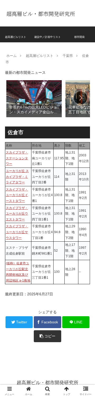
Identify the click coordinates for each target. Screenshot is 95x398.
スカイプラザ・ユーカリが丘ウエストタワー (17, 213)
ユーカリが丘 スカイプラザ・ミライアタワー (17, 176)
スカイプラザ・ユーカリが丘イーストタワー (17, 195)
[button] (80, 98)
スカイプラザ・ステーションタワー (17, 158)
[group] (34, 98)
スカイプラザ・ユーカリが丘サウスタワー (17, 231)
